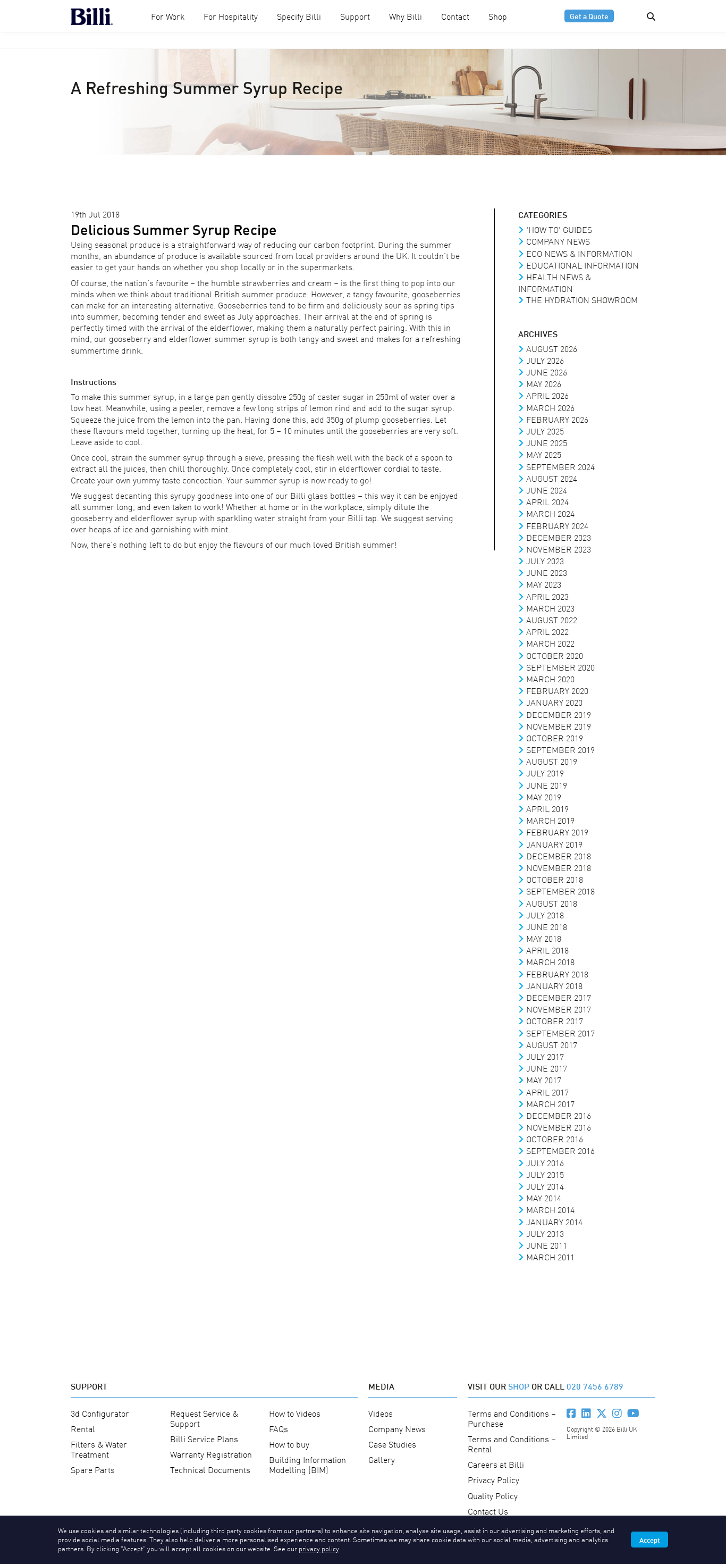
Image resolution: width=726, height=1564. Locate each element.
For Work (167, 16)
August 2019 (551, 761)
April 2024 (547, 501)
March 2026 (550, 407)
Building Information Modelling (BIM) (307, 1464)
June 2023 (546, 572)
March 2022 (550, 643)
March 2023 (550, 607)
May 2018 (543, 938)
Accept (649, 1539)
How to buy (289, 1443)
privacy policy (319, 1548)
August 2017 (551, 1044)
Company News (558, 241)
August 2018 (551, 903)
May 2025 (543, 454)
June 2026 (546, 371)
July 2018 (545, 914)
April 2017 (547, 1091)
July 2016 (545, 1162)
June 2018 (546, 926)
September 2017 (560, 1032)
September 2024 (560, 466)
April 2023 (547, 596)
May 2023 (543, 584)
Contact (455, 16)
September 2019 (560, 749)
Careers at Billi (496, 1464)
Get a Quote (589, 16)
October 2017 (554, 1020)
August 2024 (551, 478)
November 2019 (558, 726)
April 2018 (547, 949)
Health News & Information (554, 282)
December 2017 (558, 997)
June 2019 (546, 785)
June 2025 (546, 442)
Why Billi (405, 16)
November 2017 (558, 1008)
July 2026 (545, 360)
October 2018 (554, 879)
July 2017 (545, 1056)
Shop (497, 16)
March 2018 (550, 961)
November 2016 (558, 1126)
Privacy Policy (493, 1479)
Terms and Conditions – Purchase (512, 1418)
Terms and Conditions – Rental (512, 1443)
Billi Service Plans (204, 1438)
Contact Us (488, 1510)
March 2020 (550, 678)
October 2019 (554, 737)
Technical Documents (210, 1469)
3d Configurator (100, 1413)
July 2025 (545, 430)
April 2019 (547, 808)
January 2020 (554, 702)
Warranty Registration (211, 1454)
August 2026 (551, 348)
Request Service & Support (204, 1418)
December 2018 (558, 855)
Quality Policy (493, 1495)
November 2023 (558, 548)
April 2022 (547, 631)
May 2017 (543, 1079)
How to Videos (294, 1413)
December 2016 (558, 1115)
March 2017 (550, 1103)
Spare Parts (93, 1469)
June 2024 (546, 489)
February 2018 (557, 973)
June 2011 (546, 1245)
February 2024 (557, 525)
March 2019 (550, 820)
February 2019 (557, 831)
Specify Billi (299, 16)
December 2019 (558, 714)
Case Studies (392, 1443)
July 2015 (545, 1174)
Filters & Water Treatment (99, 1448)
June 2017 (546, 1067)
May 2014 (543, 1197)
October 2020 (554, 655)
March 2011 (550, 1256)
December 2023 (558, 537)
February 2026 (557, 419)
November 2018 (558, 867)
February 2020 (557, 690)
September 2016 (560, 1150)
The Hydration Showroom (582, 299)
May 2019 (543, 796)
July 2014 (545, 1186)
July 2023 (545, 560)
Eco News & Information (579, 253)
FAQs (278, 1428)
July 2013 (545, 1233)
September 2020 (560, 666)
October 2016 (554, 1138)
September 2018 (560, 890)
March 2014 (550, 1209)
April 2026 (547, 395)
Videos (380, 1413)
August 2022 (551, 619)
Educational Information (582, 264)
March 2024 (550, 513)
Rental (83, 1428)
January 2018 (554, 985)
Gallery (381, 1459)
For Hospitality (231, 16)
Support (355, 16)
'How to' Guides (559, 229)
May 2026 (543, 383)
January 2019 (554, 844)
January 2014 (554, 1221)
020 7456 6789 (595, 1385)
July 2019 (545, 772)
